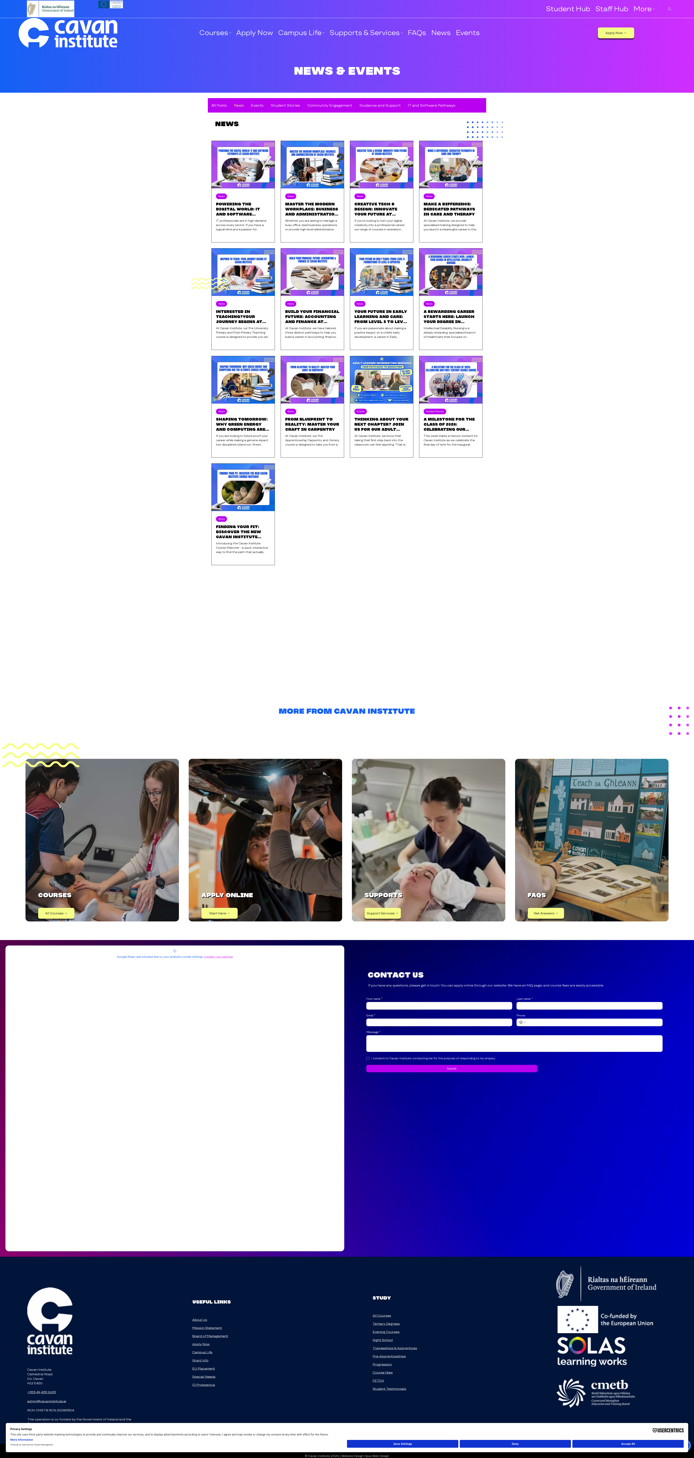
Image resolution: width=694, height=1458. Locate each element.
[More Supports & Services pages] (402, 33)
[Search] (669, 9)
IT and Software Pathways (431, 105)
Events (257, 105)
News (239, 105)
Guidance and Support (380, 105)
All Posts (219, 105)
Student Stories (285, 105)
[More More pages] (653, 9)
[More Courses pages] (230, 33)
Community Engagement (329, 105)
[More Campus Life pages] (323, 33)
